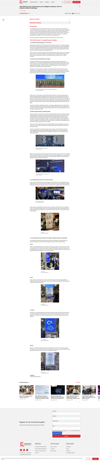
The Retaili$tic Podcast (70, 452)
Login (66, 2)
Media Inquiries (53, 450)
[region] (50, 458)
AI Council (37, 452)
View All (77, 382)
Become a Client (76, 2)
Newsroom (68, 450)
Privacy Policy (63, 430)
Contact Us (53, 448)
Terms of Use (68, 430)
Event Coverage (23, 10)
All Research (68, 446)
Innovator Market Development (40, 448)
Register (69, 2)
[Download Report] (79, 13)
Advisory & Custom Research (40, 450)
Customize (88, 458)
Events (67, 448)
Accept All (95, 458)
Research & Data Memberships (40, 446)
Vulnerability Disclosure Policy (25, 454)
